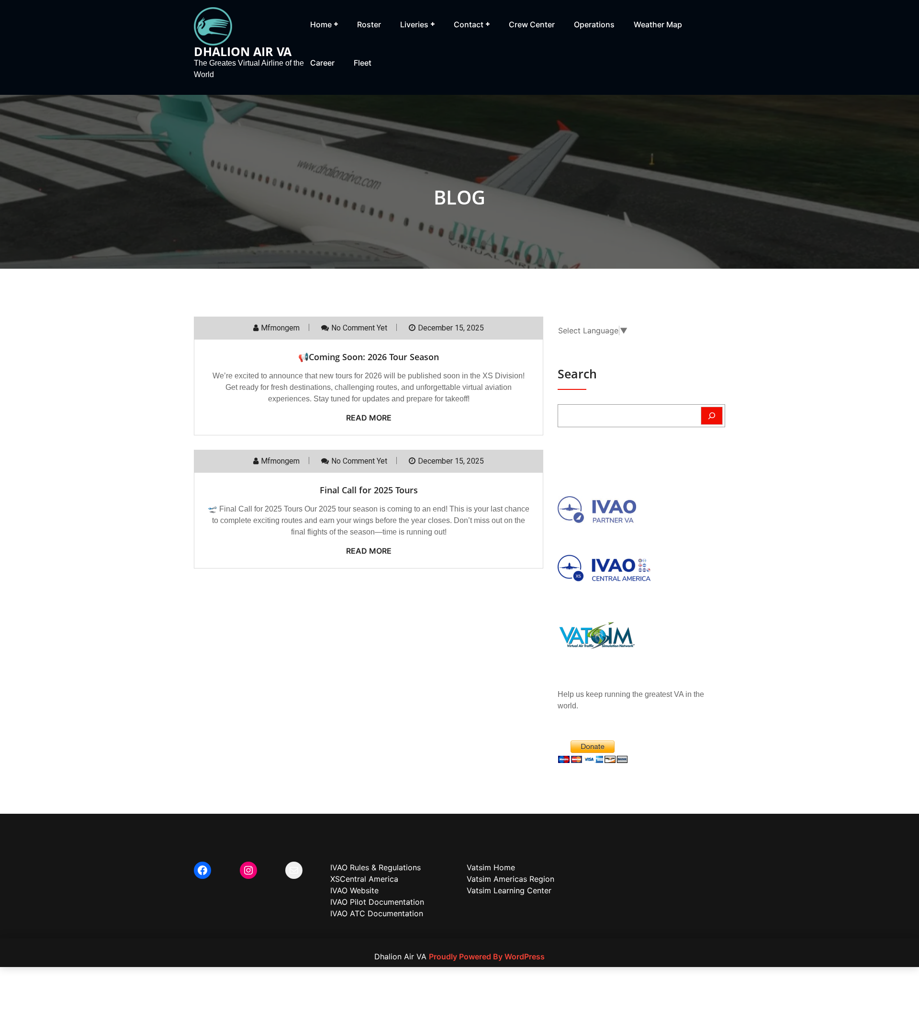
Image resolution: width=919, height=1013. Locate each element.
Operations (594, 24)
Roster (369, 24)
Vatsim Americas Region (510, 879)
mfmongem (280, 327)
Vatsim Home (491, 867)
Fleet (362, 63)
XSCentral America (364, 879)
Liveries (414, 24)
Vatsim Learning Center (509, 890)
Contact (468, 24)
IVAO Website (354, 890)
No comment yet (359, 327)
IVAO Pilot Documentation (377, 902)
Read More (369, 417)
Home (321, 24)
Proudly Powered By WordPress (487, 956)
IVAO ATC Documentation (376, 913)
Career (322, 63)
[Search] (712, 416)
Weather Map (658, 24)
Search (577, 373)
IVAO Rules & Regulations (375, 867)
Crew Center (532, 24)
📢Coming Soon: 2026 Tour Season (368, 357)
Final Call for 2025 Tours (369, 490)
